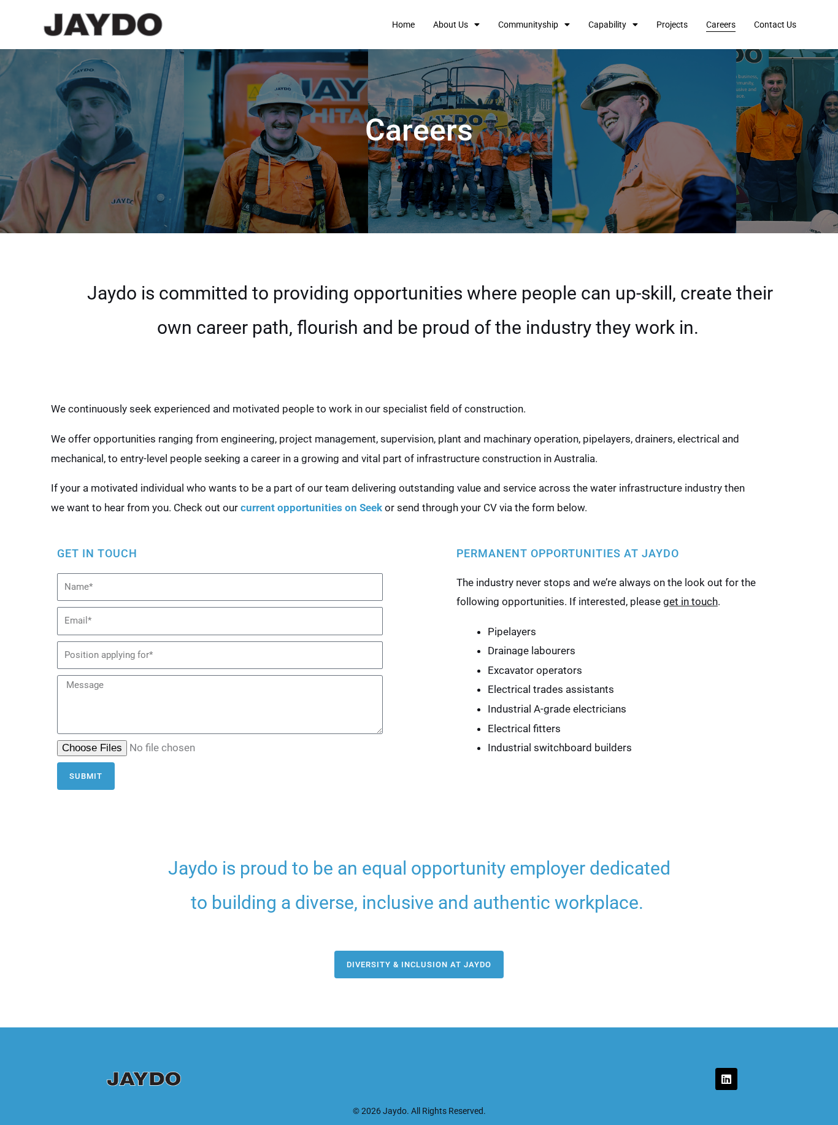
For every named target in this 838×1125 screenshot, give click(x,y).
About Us (450, 24)
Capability (607, 24)
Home (403, 24)
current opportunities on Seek (311, 507)
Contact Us (775, 24)
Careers (721, 24)
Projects (672, 24)
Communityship (528, 24)
